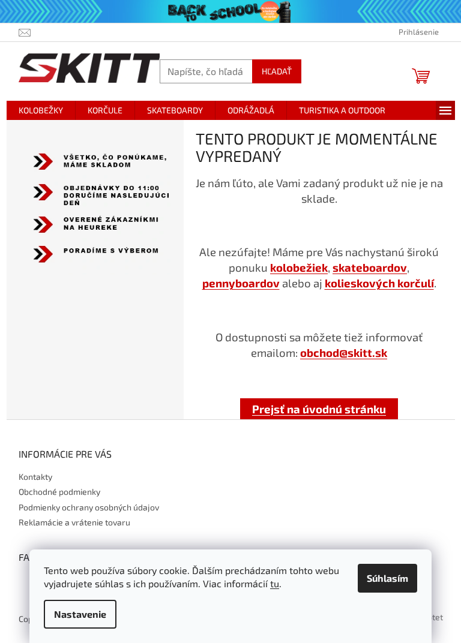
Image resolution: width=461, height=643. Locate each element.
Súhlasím (387, 578)
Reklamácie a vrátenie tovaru (74, 522)
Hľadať (277, 71)
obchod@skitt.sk (343, 352)
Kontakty (35, 476)
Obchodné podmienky (59, 491)
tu (274, 583)
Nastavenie (80, 614)
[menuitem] (41, 110)
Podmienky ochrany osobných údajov (89, 507)
